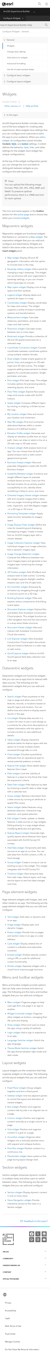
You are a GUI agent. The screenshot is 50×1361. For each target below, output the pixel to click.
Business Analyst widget (19, 462)
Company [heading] (7, 1272)
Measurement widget (17, 317)
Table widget (13, 740)
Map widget (36, 237)
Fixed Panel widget (16, 1088)
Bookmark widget (15, 336)
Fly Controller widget (17, 587)
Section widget (14, 1192)
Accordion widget (16, 1137)
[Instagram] (37, 1239)
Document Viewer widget (19, 627)
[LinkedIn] (44, 1233)
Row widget (13, 1107)
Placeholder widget (16, 1156)
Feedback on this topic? (36, 1221)
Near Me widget (15, 422)
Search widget (14, 696)
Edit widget (12, 818)
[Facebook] (31, 1233)
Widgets (10, 46)
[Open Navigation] (46, 4)
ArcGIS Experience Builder (16, 11)
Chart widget (13, 754)
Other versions (11, 106)
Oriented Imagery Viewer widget (23, 495)
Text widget (13, 917)
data (26, 147)
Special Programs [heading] (11, 1279)
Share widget (13, 1025)
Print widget (13, 380)
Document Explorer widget (20, 609)
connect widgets (21, 218)
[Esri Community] (31, 1239)
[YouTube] (44, 1239)
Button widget (14, 932)
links (32, 147)
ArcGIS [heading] (6, 1252)
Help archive (31, 106)
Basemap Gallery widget (19, 269)
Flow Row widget (15, 1148)
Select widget (14, 807)
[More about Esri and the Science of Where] (8, 1239)
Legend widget (14, 295)
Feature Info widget (16, 765)
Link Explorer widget (17, 639)
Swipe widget (13, 403)
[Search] (39, 4)
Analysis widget (14, 448)
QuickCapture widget (17, 653)
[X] (37, 1233)
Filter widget (13, 773)
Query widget (14, 796)
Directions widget (15, 328)
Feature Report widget (18, 833)
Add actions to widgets (17, 57)
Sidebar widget (14, 1095)
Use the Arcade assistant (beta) (20, 69)
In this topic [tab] (12, 115)
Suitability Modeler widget (20, 474)
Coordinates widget (17, 303)
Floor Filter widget (16, 391)
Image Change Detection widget (23, 554)
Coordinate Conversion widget (22, 347)
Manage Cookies (12, 1342)
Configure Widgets (11, 18)
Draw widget (13, 359)
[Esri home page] (8, 4)
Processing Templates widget (21, 513)
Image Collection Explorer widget (23, 543)
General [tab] (10, 40)
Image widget (14, 924)
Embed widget (14, 955)
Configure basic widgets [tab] (18, 75)
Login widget (13, 1032)
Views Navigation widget (19, 1200)
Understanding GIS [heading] (11, 1265)
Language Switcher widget (20, 1040)
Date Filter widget (16, 784)
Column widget (14, 1118)
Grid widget (13, 1129)
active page (23, 214)
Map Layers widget (16, 287)
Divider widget (14, 966)
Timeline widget (15, 873)
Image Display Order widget (21, 525)
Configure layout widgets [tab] (19, 81)
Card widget (13, 943)
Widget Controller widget (19, 1013)
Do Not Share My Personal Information (22, 1349)
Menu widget (13, 1002)
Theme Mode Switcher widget (21, 1048)
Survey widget (14, 862)
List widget (12, 718)
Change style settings (16, 52)
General (25, 31)
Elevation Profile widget (18, 433)
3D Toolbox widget (16, 572)
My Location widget (16, 414)
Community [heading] (8, 1258)
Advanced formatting (16, 63)
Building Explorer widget (19, 598)
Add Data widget (15, 848)
